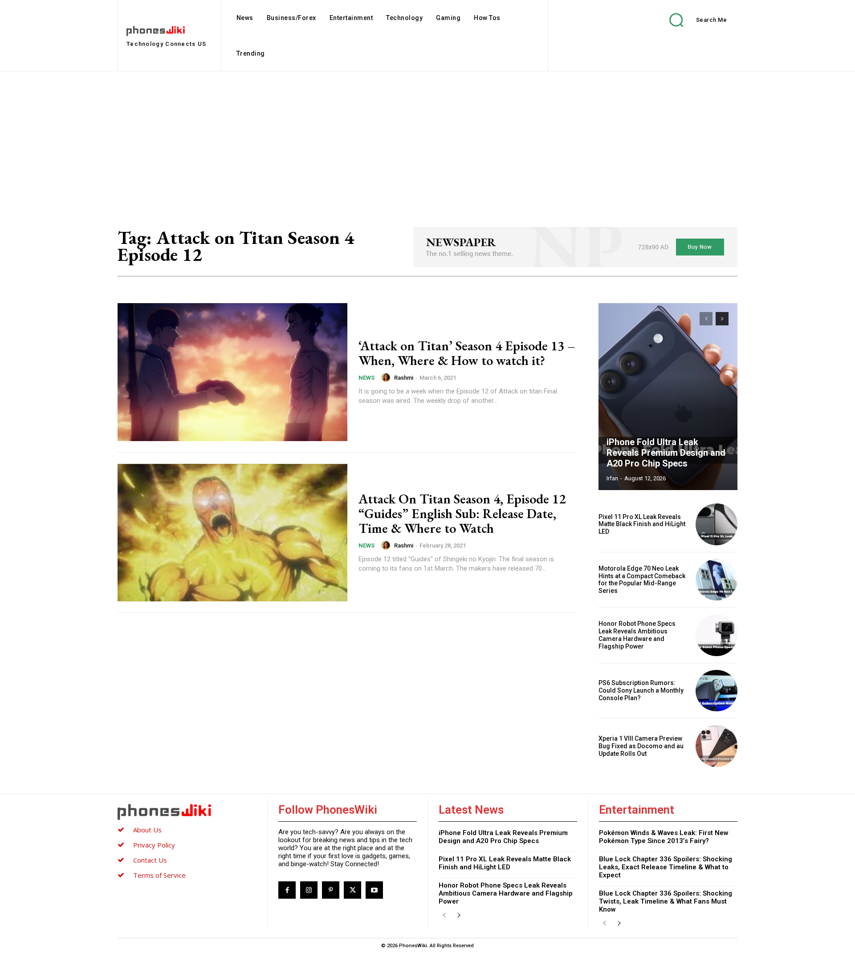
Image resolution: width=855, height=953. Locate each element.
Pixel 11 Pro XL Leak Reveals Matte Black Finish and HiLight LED (641, 524)
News (366, 377)
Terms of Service (159, 875)
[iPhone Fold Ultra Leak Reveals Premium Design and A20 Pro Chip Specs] (667, 396)
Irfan (612, 478)
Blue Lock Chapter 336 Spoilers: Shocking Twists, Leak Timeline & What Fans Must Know (665, 901)
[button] (691, 20)
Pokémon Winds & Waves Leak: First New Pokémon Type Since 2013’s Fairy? (664, 837)
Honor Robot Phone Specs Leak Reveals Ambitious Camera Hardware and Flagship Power (637, 634)
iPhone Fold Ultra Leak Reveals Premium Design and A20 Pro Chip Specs (666, 453)
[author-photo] (387, 377)
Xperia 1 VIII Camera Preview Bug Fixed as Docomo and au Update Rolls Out (641, 746)
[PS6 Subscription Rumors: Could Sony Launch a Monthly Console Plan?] (716, 691)
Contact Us (150, 860)
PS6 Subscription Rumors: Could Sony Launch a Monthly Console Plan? (641, 690)
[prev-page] (706, 318)
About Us (147, 829)
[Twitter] (352, 890)
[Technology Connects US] (187, 811)
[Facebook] (287, 890)
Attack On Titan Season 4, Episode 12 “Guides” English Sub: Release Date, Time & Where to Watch (462, 513)
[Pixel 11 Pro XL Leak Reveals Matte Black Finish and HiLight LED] (716, 524)
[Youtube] (374, 890)
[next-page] (722, 318)
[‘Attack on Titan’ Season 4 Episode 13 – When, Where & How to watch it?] (232, 372)
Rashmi (403, 377)
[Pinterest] (330, 890)
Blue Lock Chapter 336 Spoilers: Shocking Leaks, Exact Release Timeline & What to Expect (665, 867)
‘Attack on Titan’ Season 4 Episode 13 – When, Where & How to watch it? (466, 353)
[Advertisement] (427, 138)
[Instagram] (309, 890)
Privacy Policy (154, 844)
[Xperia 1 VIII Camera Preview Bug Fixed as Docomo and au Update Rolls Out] (716, 746)
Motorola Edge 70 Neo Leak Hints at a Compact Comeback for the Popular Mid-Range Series (641, 579)
